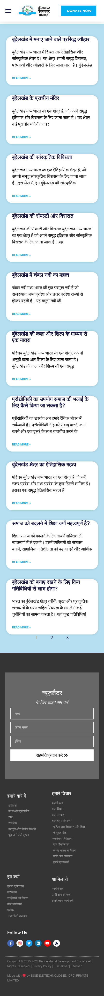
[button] (8, 10)
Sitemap (76, 966)
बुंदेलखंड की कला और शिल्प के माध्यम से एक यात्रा (49, 337)
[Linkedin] (38, 943)
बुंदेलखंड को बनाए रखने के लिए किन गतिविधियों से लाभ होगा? (46, 585)
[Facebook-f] (10, 943)
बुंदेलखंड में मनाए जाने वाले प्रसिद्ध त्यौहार (50, 39)
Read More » (21, 78)
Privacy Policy (41, 966)
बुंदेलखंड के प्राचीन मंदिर (35, 98)
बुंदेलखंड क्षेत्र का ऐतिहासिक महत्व (44, 464)
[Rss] (56, 943)
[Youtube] (47, 943)
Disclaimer (60, 966)
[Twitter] (29, 943)
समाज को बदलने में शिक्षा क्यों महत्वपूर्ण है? (51, 523)
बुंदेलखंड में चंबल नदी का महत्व (40, 275)
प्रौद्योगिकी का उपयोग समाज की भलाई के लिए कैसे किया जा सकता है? (50, 402)
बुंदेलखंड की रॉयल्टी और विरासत (42, 216)
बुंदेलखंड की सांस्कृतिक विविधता (42, 157)
